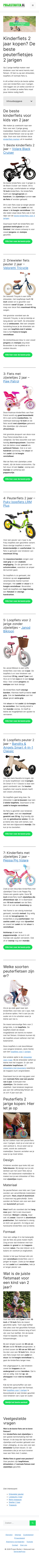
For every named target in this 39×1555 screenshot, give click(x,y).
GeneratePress (19, 1552)
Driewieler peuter (16, 1494)
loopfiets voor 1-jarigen (21, 1052)
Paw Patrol (11, 381)
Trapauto (13, 1505)
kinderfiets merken (11, 139)
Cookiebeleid (28, 1535)
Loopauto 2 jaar (15, 1497)
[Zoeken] (33, 1523)
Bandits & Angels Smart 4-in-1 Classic (18, 747)
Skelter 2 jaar (14, 1502)
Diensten (9, 1535)
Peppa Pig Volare (15, 860)
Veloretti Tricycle (15, 268)
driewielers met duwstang (14, 1068)
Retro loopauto (15, 1500)
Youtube (30, 1542)
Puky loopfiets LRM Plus (17, 503)
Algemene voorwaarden (15, 1542)
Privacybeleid (19, 1538)
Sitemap (18, 1535)
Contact (15, 1545)
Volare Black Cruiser (16, 150)
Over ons (23, 1545)
